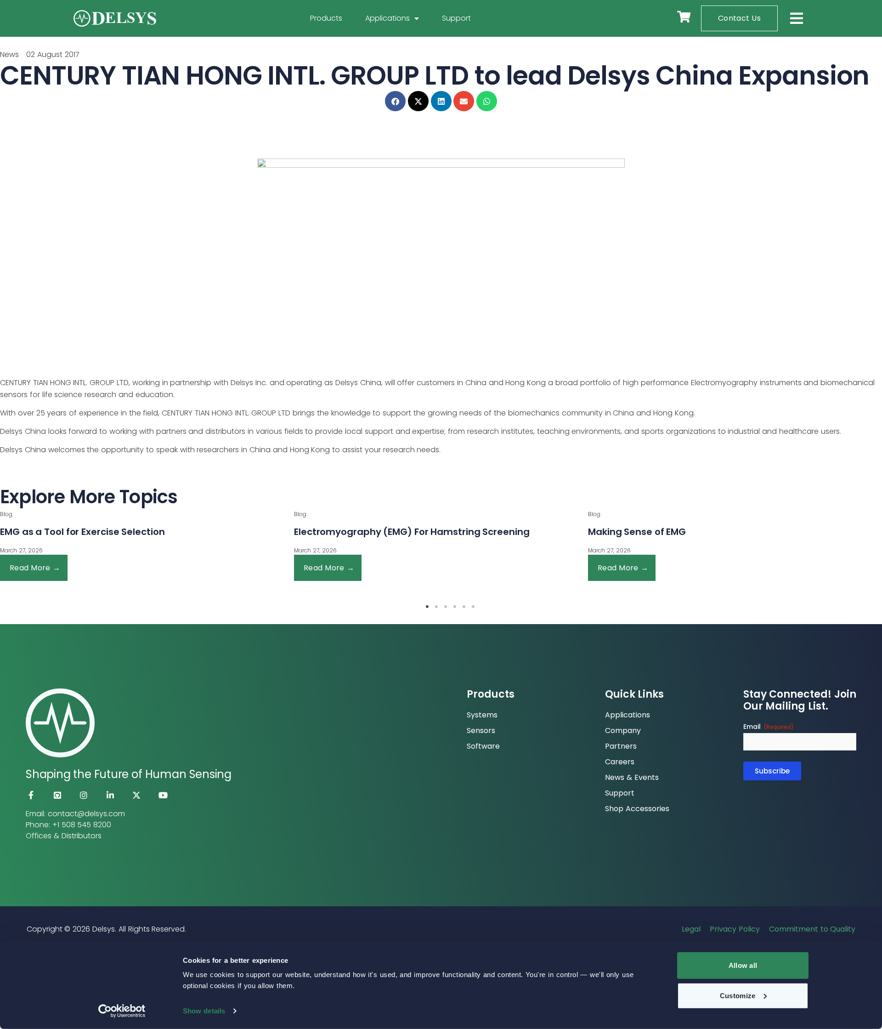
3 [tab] (445, 606)
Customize (738, 995)
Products (326, 18)
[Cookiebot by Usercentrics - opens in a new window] (122, 1011)
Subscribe (772, 771)
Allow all (743, 965)
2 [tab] (436, 606)
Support (456, 18)
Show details (204, 1011)
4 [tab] (454, 606)
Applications (387, 18)
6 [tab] (473, 606)
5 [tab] (464, 606)
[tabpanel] (396, 546)
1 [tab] (427, 606)
